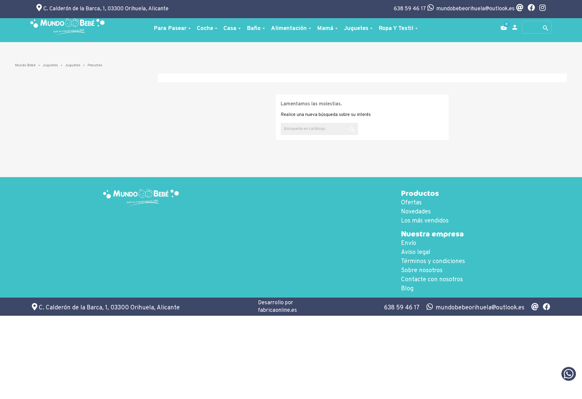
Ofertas (411, 203)
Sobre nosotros (422, 271)
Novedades (416, 212)
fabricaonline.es (277, 310)
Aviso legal (415, 252)
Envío (408, 243)
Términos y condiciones (433, 261)
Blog (407, 289)
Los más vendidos (425, 221)
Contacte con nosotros (432, 280)
